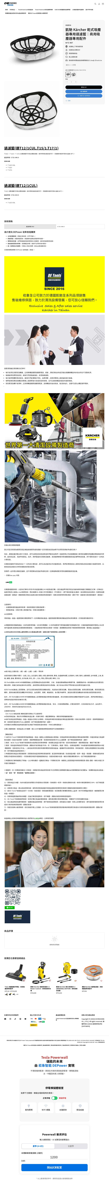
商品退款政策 (66, 1045)
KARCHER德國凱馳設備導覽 (62, 9)
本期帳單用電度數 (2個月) (32, 1153)
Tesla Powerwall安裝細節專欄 (44, 9)
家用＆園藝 (83, 1045)
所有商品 (12, 9)
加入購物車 (83, 91)
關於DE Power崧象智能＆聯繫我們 (38, 13)
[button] (95, 4)
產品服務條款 (46, 1045)
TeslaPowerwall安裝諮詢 (25, 9)
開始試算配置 (54, 1167)
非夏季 (71, 1146)
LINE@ (37, 818)
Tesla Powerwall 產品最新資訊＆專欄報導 (67, 1019)
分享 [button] (69, 100)
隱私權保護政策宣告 (56, 1045)
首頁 (6, 9)
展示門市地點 (89, 9)
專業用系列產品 (75, 1045)
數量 (66, 79)
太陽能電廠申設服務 (78, 9)
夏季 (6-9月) (38, 1146)
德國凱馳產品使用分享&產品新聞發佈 (15, 13)
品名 (75, 70)
